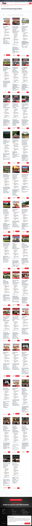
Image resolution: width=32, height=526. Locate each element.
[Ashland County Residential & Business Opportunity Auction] (25, 21)
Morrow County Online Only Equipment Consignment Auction (15, 177)
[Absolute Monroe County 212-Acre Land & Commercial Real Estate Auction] (25, 98)
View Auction (17, 231)
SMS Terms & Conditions (16, 514)
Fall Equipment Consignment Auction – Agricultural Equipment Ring (15, 70)
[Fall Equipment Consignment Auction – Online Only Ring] (16, 98)
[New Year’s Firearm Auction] (16, 458)
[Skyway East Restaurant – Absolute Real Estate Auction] (6, 204)
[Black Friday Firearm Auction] (6, 383)
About (3, 511)
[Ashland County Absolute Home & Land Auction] (6, 238)
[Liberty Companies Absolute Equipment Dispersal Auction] (16, 238)
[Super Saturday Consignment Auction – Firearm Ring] (16, 311)
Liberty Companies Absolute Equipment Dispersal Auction (15, 246)
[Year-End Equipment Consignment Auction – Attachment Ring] (6, 420)
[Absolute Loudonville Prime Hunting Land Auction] (6, 134)
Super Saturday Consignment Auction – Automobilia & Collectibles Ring (25, 282)
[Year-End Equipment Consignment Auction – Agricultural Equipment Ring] (25, 383)
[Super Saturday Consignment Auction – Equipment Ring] (6, 311)
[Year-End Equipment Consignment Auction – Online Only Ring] (25, 420)
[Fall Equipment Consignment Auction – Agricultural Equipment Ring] (16, 62)
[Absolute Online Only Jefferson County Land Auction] (25, 204)
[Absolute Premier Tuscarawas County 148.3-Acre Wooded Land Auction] (25, 134)
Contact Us (4, 513)
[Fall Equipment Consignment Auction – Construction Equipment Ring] (25, 62)
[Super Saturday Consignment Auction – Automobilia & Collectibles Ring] (25, 275)
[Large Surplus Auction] (6, 21)
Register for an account (16, 499)
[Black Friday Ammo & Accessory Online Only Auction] (25, 347)
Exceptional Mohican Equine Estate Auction (6, 175)
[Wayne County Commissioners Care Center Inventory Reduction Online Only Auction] (16, 21)
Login (30, 3)
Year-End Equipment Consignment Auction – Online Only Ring (25, 428)
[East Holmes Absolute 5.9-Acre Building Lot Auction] (6, 62)
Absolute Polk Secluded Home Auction (15, 141)
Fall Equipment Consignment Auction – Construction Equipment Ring (25, 70)
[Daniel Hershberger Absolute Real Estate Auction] (6, 275)
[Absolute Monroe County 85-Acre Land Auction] (25, 169)
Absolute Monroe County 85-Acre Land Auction (25, 175)
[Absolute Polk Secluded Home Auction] (16, 134)
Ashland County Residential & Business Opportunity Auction (25, 29)
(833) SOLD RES (25, 514)
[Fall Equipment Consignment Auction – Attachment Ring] (6, 98)
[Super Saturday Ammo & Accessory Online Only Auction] (16, 275)
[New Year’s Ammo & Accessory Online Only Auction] (6, 458)
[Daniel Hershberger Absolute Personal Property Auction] (25, 238)
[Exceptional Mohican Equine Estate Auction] (6, 169)
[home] (4, 3)
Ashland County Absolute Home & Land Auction (6, 244)
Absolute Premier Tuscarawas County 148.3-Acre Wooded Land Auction (25, 142)
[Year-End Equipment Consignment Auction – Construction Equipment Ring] (16, 420)
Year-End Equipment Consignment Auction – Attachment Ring (6, 428)
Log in (18, 55)
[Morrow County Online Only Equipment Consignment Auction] (16, 169)
